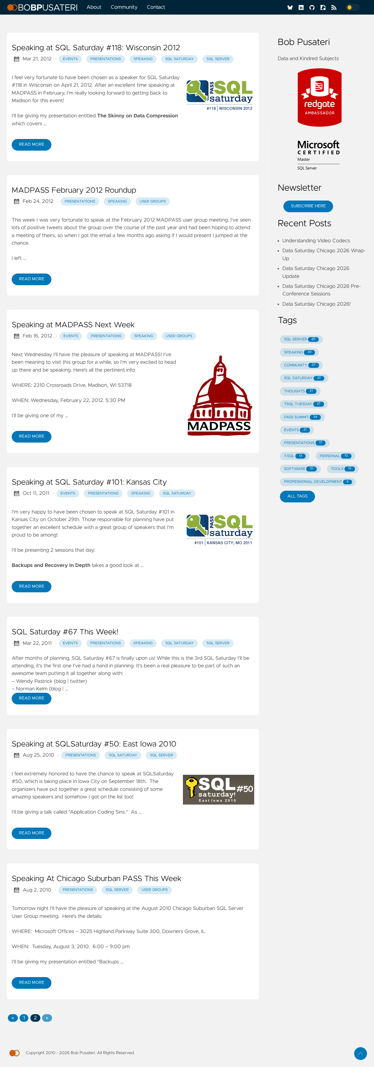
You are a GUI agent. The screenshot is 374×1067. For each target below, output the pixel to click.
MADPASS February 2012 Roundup (74, 190)
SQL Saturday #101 (147, 512)
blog (61, 681)
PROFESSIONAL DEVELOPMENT (316, 482)
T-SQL (293, 456)
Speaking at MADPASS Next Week (73, 325)
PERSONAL (334, 456)
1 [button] (24, 1018)
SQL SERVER (299, 339)
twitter (77, 681)
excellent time (131, 85)
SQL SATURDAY (302, 378)
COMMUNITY (299, 365)
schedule (72, 527)
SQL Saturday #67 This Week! (65, 632)
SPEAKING (297, 352)
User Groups (153, 201)
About (93, 7)
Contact (156, 7)
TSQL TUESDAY (302, 404)
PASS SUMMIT (300, 417)
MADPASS (24, 93)
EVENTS (295, 430)
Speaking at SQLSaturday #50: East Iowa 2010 (94, 744)
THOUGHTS (298, 391)
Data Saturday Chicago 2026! (316, 304)
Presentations (105, 59)
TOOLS (341, 469)
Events (70, 59)
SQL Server (218, 59)
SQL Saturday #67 (93, 658)
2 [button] (35, 1018)
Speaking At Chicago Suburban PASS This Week (96, 879)
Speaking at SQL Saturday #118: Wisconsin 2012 (96, 48)
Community (124, 7)
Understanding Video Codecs (316, 240)
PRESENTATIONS (303, 443)
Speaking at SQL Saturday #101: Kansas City (89, 482)
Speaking (143, 59)
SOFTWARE (298, 469)
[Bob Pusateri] (44, 7)
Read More (31, 144)
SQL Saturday (179, 59)
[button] (13, 1018)
